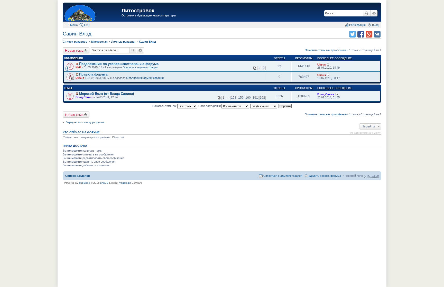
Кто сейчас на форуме (81, 132)
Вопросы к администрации (140, 67)
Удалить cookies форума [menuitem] (325, 175)
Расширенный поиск (374, 13)
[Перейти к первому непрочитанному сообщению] (77, 64)
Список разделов (77, 175)
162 (262, 97)
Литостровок (138, 10)
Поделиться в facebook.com (360, 34)
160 (248, 97)
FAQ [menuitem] (87, 24)
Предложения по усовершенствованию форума (119, 64)
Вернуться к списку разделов (85, 122)
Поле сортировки (209, 105)
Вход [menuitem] (375, 24)
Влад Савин (84, 97)
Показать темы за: (164, 105)
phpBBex (84, 182)
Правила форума (93, 74)
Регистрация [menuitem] (357, 24)
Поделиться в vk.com (377, 34)
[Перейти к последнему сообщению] (328, 64)
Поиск (367, 13)
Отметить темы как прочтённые (326, 50)
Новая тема (74, 50)
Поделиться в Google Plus (369, 34)
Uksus (321, 64)
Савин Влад (77, 33)
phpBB (104, 182)
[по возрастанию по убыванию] (264, 105)
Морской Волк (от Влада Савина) (106, 94)
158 (233, 97)
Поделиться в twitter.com (352, 34)
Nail (78, 67)
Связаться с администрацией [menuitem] (282, 175)
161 (255, 97)
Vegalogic (125, 182)
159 (241, 97)
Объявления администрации (145, 77)
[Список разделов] (93, 13)
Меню (74, 24)
